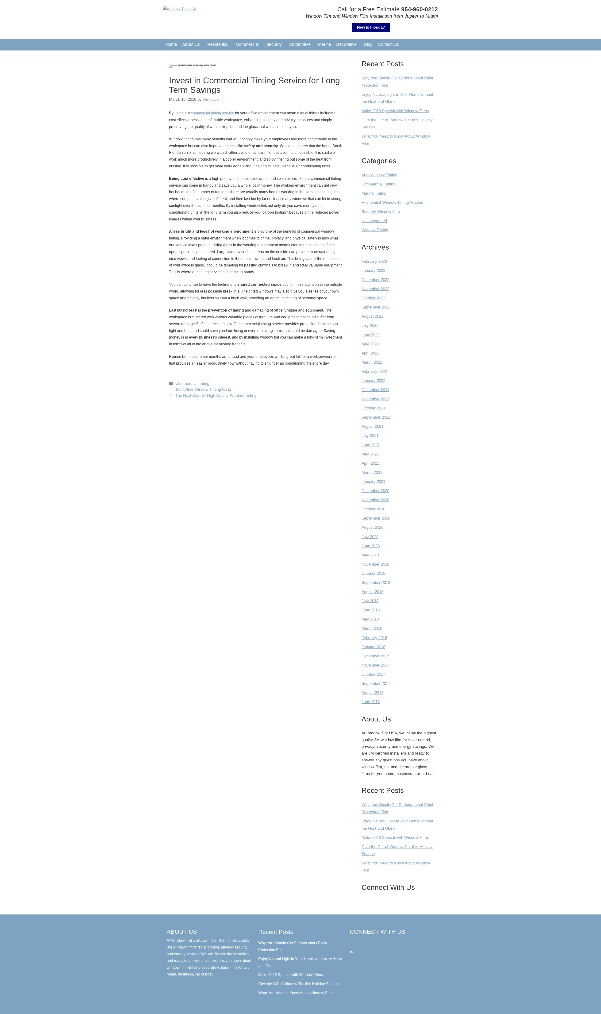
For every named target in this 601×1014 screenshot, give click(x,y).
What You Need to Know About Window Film (295, 993)
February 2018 (374, 638)
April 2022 (370, 353)
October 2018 (373, 573)
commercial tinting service (212, 113)
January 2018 (373, 647)
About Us (191, 44)
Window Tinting (375, 230)
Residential (217, 44)
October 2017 (373, 674)
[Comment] (374, 942)
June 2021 (371, 445)
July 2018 (370, 601)
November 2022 (375, 289)
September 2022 (376, 307)
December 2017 (375, 656)
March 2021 (372, 472)
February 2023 (374, 261)
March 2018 (372, 628)
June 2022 (371, 334)
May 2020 (370, 555)
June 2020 (371, 546)
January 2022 (373, 380)
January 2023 (373, 270)
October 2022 (373, 298)
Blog (368, 44)
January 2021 (373, 481)
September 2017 (376, 683)
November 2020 (375, 500)
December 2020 (375, 491)
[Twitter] (394, 942)
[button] (192, 44)
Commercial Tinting (192, 383)
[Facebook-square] (355, 942)
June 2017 (371, 702)
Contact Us (388, 44)
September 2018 (376, 582)
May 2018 (370, 619)
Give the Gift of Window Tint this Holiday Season (298, 984)
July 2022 (370, 325)
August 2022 (372, 316)
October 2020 (373, 509)
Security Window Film (381, 211)
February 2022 (374, 371)
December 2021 (375, 390)
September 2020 (376, 518)
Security (274, 44)
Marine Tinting (374, 193)
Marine (324, 44)
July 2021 (370, 435)
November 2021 (375, 399)
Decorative (346, 44)
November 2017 (375, 665)
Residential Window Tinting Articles (392, 202)
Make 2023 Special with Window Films (395, 111)
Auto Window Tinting (379, 175)
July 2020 (370, 537)
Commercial (247, 44)
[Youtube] (404, 942)
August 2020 (372, 527)
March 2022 (372, 362)
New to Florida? (371, 27)
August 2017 (372, 692)
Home (171, 44)
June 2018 (371, 610)
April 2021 (370, 463)
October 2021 (373, 408)
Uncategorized (374, 221)
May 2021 (370, 454)
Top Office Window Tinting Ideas (203, 389)
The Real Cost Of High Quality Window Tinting (215, 395)
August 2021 (372, 426)
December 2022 (375, 280)
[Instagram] (384, 942)
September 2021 (376, 417)
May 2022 (370, 344)
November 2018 (375, 564)
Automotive (300, 44)
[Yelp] (365, 942)
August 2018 (372, 592)
